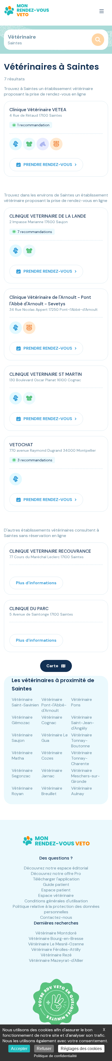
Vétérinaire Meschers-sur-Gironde (85, 776)
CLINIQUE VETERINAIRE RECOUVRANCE (50, 551)
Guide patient (56, 884)
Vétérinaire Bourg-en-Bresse (56, 938)
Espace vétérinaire (56, 895)
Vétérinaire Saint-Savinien (25, 702)
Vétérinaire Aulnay (81, 790)
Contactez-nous (56, 917)
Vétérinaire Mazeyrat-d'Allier (56, 960)
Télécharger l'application (56, 879)
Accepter (19, 1048)
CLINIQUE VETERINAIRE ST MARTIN (45, 374)
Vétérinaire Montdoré (56, 933)
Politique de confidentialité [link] (55, 1056)
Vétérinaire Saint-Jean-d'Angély (82, 722)
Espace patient (56, 890)
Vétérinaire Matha (22, 755)
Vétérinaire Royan (22, 790)
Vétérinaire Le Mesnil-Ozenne (56, 944)
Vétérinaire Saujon (22, 737)
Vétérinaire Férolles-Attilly (56, 949)
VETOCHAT (21, 445)
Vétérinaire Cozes (51, 755)
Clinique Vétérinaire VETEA (37, 109)
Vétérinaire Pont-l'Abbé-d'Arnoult (53, 705)
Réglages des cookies (81, 1048)
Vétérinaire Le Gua (54, 737)
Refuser (44, 1048)
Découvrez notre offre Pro (56, 873)
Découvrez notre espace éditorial (56, 868)
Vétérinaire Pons (81, 702)
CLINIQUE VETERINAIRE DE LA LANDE (47, 216)
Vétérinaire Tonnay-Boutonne (81, 740)
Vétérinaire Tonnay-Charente (81, 758)
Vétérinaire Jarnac (51, 773)
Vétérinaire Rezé (56, 955)
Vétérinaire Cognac (51, 719)
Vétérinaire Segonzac (22, 773)
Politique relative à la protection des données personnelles (56, 909)
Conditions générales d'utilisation (56, 901)
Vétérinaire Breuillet (51, 790)
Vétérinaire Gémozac (22, 719)
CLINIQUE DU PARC (28, 608)
